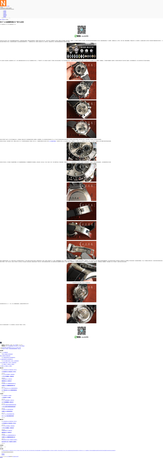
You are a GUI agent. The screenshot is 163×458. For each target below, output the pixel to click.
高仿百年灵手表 (101, 450)
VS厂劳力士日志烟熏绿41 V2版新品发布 (8, 376)
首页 (0, 19)
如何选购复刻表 (94, 450)
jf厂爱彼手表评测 (69, 450)
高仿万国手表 (108, 450)
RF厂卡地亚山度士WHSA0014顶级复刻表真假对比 (9, 390)
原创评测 (3, 19)
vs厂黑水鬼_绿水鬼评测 (60, 450)
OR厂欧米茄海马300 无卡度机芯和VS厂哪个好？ (9, 371)
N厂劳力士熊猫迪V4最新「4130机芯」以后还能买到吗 (8, 362)
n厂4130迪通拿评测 (5, 352)
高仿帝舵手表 (47, 450)
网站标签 (3, 453)
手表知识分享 (6, 450)
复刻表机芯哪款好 (38, 450)
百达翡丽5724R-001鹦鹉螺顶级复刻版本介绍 (8, 385)
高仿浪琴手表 (97, 450)
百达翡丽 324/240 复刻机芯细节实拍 (7, 411)
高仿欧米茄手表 (44, 450)
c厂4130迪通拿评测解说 (52, 141)
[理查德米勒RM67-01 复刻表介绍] (7, 430)
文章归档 (3, 454)
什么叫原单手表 (55, 450)
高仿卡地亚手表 (76, 450)
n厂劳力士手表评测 (30, 450)
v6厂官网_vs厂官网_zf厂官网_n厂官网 (23, 450)
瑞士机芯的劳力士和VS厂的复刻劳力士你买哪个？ (9, 441)
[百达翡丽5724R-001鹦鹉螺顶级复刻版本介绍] (9, 383)
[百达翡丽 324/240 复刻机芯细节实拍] (7, 409)
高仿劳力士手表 (34, 450)
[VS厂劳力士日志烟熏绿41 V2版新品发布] (8, 374)
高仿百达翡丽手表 (105, 450)
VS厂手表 (8, 456)
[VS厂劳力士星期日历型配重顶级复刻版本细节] (9, 404)
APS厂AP (83, 450)
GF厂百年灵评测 (80, 450)
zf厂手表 (14, 450)
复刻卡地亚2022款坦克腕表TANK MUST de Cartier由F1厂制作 (11, 347)
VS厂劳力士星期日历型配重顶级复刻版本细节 (8, 406)
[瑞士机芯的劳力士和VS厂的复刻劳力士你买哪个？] (10, 439)
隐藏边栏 (1, 457)
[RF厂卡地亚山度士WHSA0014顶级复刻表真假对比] (9, 388)
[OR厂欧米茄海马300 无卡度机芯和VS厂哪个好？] (9, 369)
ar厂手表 (64, 450)
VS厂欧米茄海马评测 (11, 450)
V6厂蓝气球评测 (51, 450)
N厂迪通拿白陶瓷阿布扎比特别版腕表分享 (6, 359)
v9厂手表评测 (90, 450)
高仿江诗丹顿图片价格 (112, 450)
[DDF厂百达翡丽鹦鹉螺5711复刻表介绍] (8, 400)
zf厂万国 (42, 450)
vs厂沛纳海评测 (3, 450)
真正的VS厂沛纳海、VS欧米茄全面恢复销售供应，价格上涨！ (11, 348)
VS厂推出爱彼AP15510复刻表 (6, 397)
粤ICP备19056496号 (15, 456)
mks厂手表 (66, 450)
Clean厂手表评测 (17, 450)
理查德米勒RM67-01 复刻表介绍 (6, 432)
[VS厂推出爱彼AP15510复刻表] (6, 395)
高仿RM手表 (72, 450)
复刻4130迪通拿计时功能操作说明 (5, 355)
